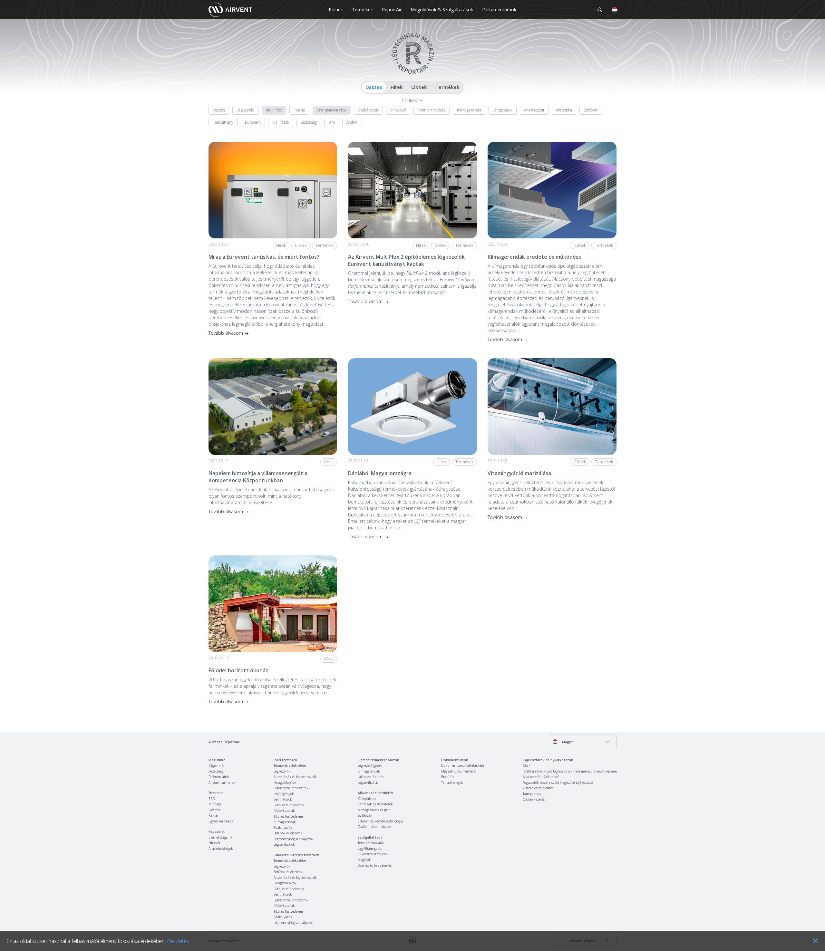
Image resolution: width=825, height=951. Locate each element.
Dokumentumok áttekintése (462, 765)
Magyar (567, 742)
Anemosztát (534, 110)
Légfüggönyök (284, 794)
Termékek (362, 9)
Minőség (215, 804)
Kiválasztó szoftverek (373, 854)
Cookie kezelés (534, 799)
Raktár (213, 815)
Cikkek (419, 87)
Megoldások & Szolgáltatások (442, 9)
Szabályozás (368, 110)
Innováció (398, 110)
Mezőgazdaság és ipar (374, 810)
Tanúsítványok (452, 782)
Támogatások (532, 794)
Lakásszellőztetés (370, 776)
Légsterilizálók (284, 844)
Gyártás (214, 810)
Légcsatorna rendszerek (291, 788)
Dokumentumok (499, 9)
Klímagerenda (469, 110)
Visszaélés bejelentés (538, 788)
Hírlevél (214, 843)
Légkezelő (245, 110)
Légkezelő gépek (370, 765)
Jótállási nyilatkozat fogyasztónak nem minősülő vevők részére (570, 771)
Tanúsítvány (223, 122)
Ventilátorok (283, 799)
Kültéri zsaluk (284, 810)
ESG (212, 798)
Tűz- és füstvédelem (288, 816)
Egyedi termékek (221, 821)
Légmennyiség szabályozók (294, 839)
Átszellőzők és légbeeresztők (295, 776)
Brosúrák (447, 776)
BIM (331, 122)
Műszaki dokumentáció (458, 771)
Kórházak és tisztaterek (375, 804)
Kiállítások (280, 122)
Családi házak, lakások (375, 826)
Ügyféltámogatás (370, 848)
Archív (351, 122)
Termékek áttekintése (290, 765)
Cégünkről (217, 765)
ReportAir (392, 9)
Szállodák (365, 815)
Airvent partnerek (222, 782)
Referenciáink (219, 776)
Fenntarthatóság (431, 110)
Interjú (299, 110)
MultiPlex (274, 110)
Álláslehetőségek (221, 848)
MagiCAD (365, 860)
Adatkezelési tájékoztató (541, 776)
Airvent (214, 742)
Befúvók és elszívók (288, 833)
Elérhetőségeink (221, 837)
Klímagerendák (285, 822)
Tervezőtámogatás (371, 843)
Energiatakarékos (331, 110)
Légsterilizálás (368, 782)
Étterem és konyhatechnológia (380, 821)
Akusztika (564, 110)
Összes (373, 87)
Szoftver (591, 110)
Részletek (178, 941)
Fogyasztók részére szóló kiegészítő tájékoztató (558, 782)
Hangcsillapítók (285, 782)
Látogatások (502, 110)
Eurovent (253, 122)
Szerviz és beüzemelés (375, 865)
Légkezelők (282, 771)
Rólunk (336, 9)
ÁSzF (526, 765)
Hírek (397, 87)
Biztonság (309, 122)
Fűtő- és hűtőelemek (289, 805)
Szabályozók (283, 827)
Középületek (367, 798)
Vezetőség (216, 771)
